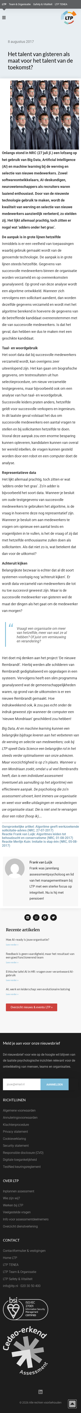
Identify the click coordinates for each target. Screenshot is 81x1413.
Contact (11, 1240)
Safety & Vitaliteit (42, 4)
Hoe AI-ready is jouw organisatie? (27, 939)
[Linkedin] (40, 1392)
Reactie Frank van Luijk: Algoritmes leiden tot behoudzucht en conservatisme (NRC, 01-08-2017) (38, 836)
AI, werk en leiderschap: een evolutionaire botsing (38, 989)
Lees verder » (12, 944)
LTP (4, 4)
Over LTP (11, 1181)
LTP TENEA (61, 4)
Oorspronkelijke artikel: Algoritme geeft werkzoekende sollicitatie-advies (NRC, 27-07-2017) (40, 828)
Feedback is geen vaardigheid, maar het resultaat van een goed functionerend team (40, 955)
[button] (27, 917)
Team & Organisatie (20, 4)
